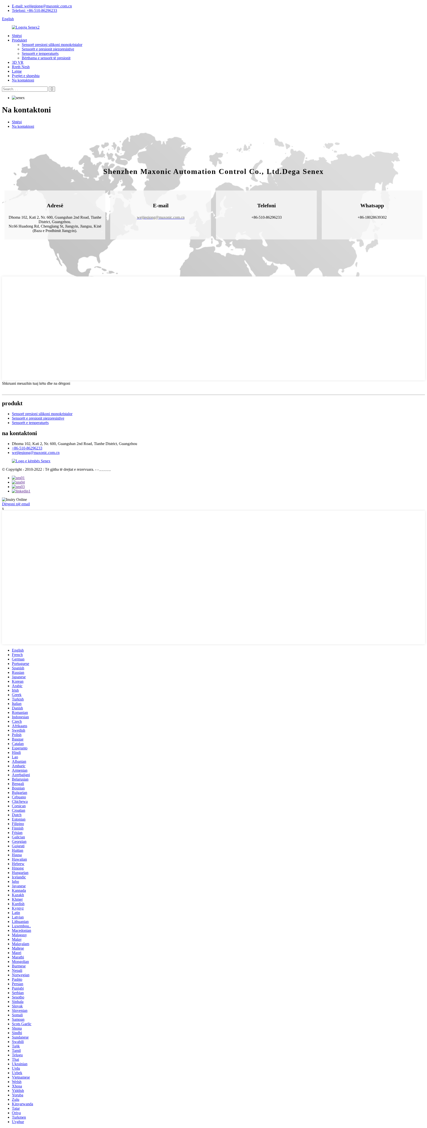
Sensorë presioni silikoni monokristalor (52, 45)
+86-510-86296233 (27, 448)
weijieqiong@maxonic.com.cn (36, 452)
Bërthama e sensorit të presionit (46, 58)
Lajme (17, 71)
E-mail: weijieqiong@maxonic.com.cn (42, 6)
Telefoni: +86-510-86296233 (34, 10)
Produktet (19, 40)
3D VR (17, 62)
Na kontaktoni (23, 80)
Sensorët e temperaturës (40, 53)
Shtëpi (17, 36)
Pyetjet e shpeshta (26, 76)
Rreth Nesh (21, 67)
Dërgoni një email (16, 504)
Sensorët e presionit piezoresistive (48, 49)
